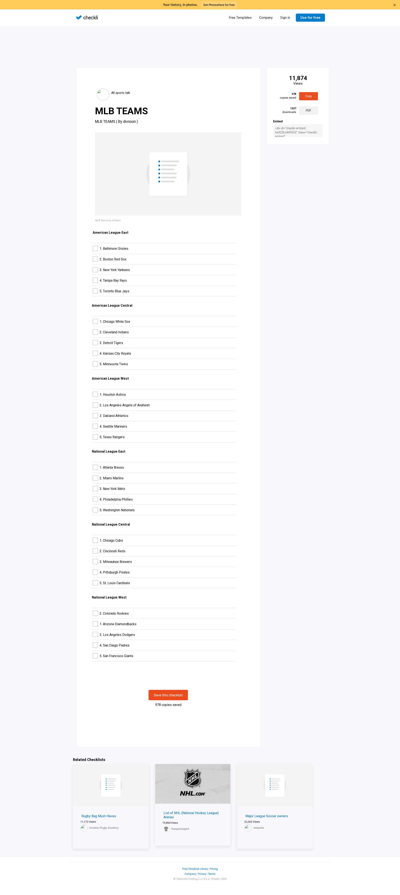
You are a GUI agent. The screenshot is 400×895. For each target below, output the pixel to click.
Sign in (285, 18)
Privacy (202, 873)
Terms (211, 873)
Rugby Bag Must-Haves (98, 816)
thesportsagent (180, 828)
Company (266, 18)
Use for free (310, 18)
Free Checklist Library (195, 868)
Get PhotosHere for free (219, 4)
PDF (308, 110)
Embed (278, 121)
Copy (308, 96)
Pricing (214, 868)
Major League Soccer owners (266, 816)
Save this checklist (168, 695)
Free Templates (240, 18)
